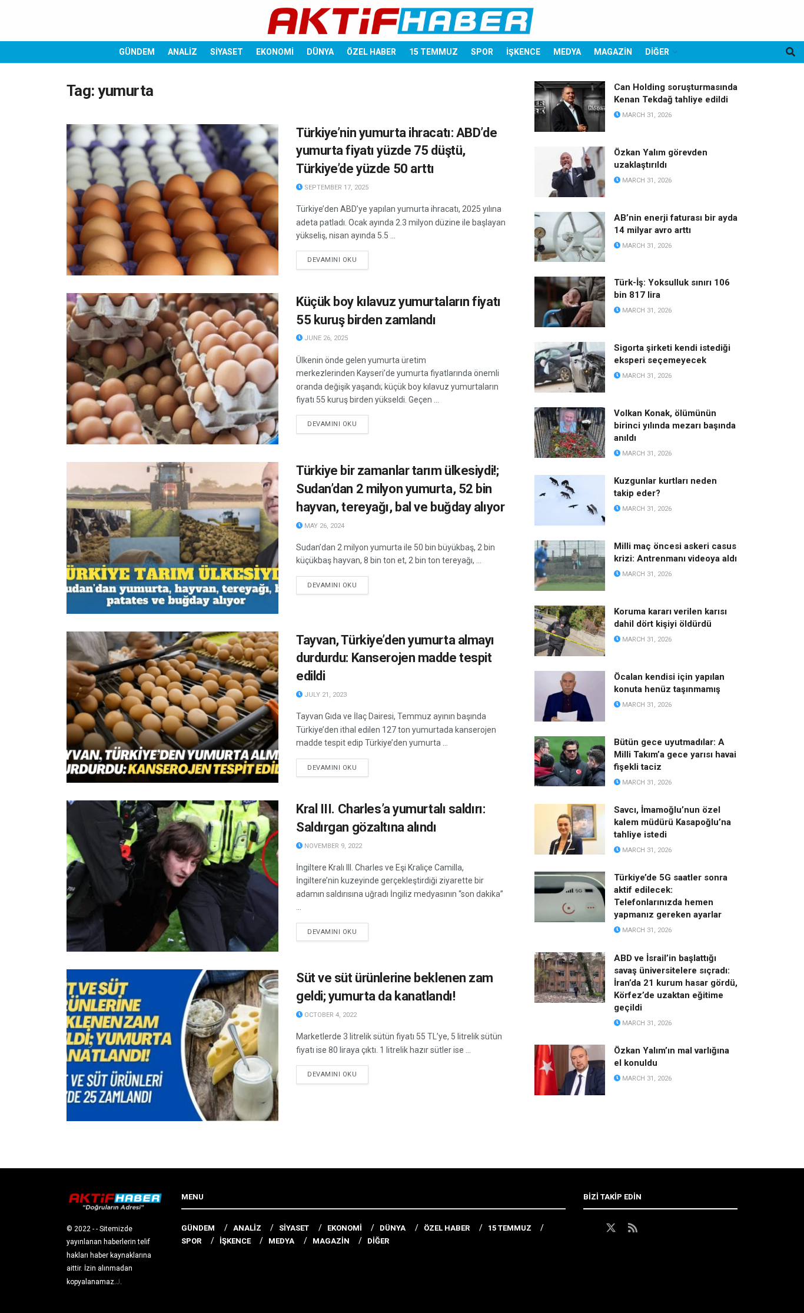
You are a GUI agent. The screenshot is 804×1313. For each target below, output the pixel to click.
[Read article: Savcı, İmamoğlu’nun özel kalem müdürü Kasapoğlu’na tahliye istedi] (569, 829)
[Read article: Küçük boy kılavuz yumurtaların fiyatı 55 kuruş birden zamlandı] (172, 368)
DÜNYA (320, 51)
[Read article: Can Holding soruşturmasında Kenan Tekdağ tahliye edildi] (569, 106)
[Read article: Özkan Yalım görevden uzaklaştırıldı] (569, 172)
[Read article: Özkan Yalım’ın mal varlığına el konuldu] (569, 1070)
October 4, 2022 (330, 1015)
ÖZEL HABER (371, 51)
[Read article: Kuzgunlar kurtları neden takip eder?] (569, 500)
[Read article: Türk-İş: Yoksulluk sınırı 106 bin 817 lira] (569, 302)
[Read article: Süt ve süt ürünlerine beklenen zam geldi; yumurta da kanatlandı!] (172, 1045)
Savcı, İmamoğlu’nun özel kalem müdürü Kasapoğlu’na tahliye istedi (672, 822)
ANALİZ (182, 51)
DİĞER (657, 51)
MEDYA (567, 51)
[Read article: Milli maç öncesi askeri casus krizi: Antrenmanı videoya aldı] (569, 565)
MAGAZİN (613, 51)
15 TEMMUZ (433, 51)
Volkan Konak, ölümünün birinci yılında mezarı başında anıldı (675, 425)
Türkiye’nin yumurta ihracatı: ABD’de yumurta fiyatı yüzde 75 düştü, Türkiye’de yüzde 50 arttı (396, 151)
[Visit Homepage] (401, 21)
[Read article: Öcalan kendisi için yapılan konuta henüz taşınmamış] (569, 696)
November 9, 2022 (332, 846)
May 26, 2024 (323, 526)
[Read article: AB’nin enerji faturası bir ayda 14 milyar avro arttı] (569, 237)
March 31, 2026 (646, 115)
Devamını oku (337, 259)
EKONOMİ (275, 51)
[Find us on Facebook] (588, 1228)
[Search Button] (790, 52)
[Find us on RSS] (632, 1228)
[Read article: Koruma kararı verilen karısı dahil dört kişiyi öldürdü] (569, 631)
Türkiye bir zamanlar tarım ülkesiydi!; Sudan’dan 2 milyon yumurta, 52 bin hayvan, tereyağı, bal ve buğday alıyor (400, 488)
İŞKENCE (523, 51)
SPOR (482, 51)
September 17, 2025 (335, 187)
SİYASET (226, 51)
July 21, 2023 (325, 695)
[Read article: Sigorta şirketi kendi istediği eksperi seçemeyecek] (569, 367)
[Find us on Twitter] (611, 1228)
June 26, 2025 (325, 338)
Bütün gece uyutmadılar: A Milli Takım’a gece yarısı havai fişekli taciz (675, 754)
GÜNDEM (137, 51)
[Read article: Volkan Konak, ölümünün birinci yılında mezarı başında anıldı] (569, 432)
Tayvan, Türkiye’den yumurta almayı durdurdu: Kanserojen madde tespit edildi (395, 658)
